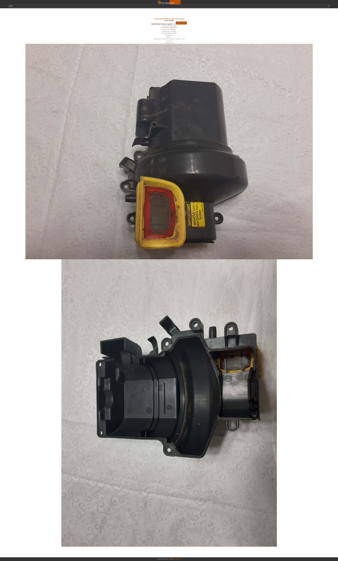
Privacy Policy (177, 559)
